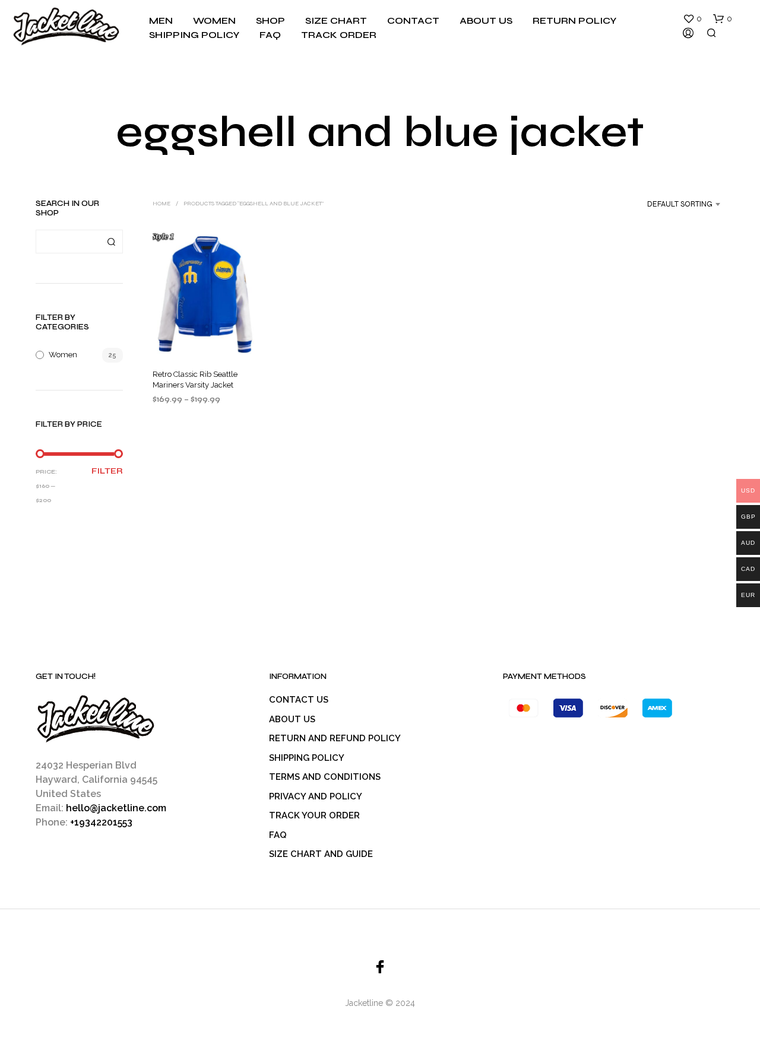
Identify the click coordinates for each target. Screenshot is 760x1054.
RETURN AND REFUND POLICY (335, 738)
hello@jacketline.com (116, 808)
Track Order (338, 34)
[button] (692, 19)
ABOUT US (292, 719)
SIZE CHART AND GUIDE (321, 854)
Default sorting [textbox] (679, 204)
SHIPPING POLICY (306, 758)
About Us (486, 20)
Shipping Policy (194, 34)
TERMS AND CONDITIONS (325, 777)
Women (214, 20)
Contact (413, 20)
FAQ (270, 34)
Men (161, 20)
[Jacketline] (380, 967)
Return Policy (574, 20)
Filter (107, 471)
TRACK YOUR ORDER (314, 815)
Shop (270, 20)
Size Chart (336, 20)
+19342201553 (101, 822)
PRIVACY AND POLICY (315, 796)
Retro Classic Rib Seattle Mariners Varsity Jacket (195, 379)
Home (161, 203)
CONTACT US (298, 699)
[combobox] (668, 204)
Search (111, 241)
